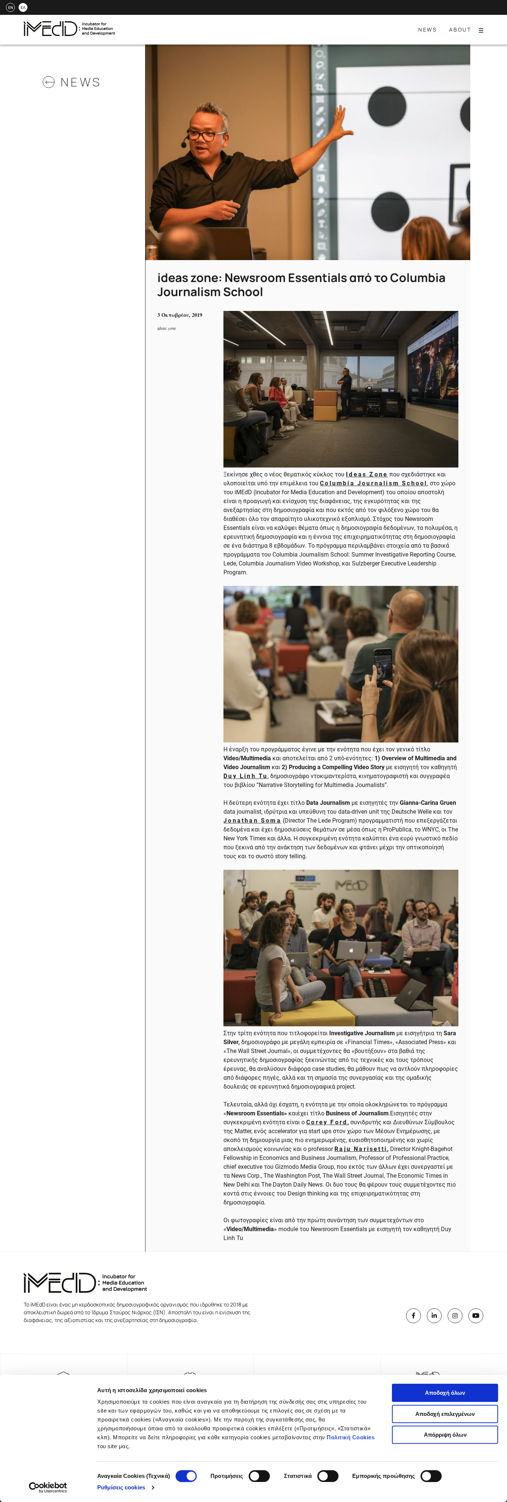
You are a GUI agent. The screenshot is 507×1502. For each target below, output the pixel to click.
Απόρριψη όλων (445, 1435)
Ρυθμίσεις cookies (121, 1487)
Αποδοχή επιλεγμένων (445, 1414)
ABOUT (460, 29)
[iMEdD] (69, 33)
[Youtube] (475, 1315)
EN (10, 7)
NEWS (427, 29)
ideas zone (166, 328)
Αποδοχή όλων (445, 1393)
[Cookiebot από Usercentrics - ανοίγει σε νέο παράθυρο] (48, 1487)
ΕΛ (23, 7)
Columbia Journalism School (373, 483)
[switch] (259, 1476)
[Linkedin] (434, 1315)
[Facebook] (413, 1315)
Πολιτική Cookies (350, 1437)
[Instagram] (455, 1315)
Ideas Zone (367, 474)
